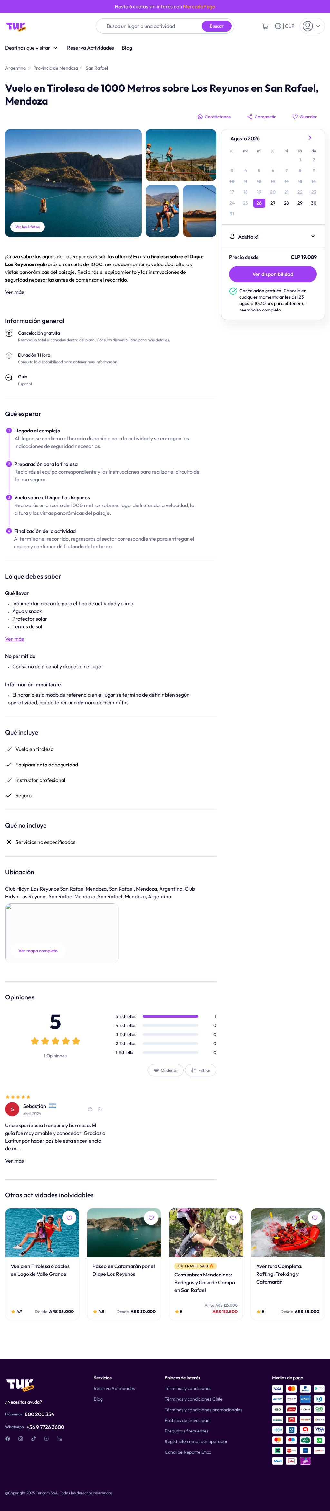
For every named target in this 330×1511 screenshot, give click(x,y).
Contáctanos (218, 117)
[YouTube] (46, 1438)
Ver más (14, 292)
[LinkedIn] (59, 1438)
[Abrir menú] (312, 26)
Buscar (217, 26)
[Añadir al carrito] (265, 26)
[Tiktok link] (33, 1438)
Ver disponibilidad (272, 274)
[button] (62, 933)
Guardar (308, 117)
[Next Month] (310, 138)
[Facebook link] (7, 1438)
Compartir (265, 117)
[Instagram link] (20, 1438)
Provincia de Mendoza (56, 68)
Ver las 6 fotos (27, 226)
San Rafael (97, 68)
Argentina (15, 68)
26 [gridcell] (259, 203)
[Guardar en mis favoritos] (90, 1109)
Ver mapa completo (38, 951)
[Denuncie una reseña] (100, 1109)
